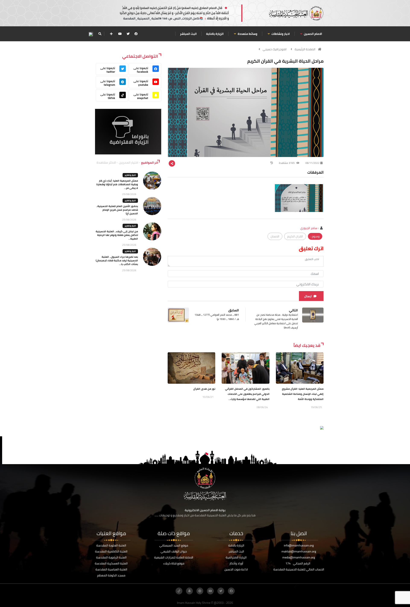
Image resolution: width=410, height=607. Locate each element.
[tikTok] (179, 591)
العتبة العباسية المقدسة (111, 569)
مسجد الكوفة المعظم (111, 575)
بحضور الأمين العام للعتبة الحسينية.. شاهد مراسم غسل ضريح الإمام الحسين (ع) (117, 210)
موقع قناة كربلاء (173, 563)
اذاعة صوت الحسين (236, 569)
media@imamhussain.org (298, 557)
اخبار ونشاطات (280, 34)
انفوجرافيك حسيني (275, 49)
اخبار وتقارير (130, 175)
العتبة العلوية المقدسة (111, 545)
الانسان (275, 236)
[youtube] (120, 34)
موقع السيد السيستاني (173, 545)
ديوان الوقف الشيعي (174, 551)
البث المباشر (188, 34)
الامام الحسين (312, 34)
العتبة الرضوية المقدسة (111, 557)
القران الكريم (295, 236)
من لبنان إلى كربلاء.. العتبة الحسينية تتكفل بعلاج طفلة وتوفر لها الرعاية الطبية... (117, 235)
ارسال (308, 296)
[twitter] (128, 34)
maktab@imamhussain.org (298, 551)
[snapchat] (189, 591)
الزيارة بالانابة (215, 34)
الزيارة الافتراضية (236, 557)
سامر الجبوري (308, 228)
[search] (100, 34)
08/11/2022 (312, 162)
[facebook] (136, 34)
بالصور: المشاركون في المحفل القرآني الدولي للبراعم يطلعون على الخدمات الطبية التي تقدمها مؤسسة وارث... (247, 393)
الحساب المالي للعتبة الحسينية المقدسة (298, 569)
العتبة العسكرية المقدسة (111, 563)
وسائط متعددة (247, 34)
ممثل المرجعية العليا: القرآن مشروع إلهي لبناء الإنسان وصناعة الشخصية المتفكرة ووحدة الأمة (303, 393)
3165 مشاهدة (287, 162)
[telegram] (199, 591)
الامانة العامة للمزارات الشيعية (173, 557)
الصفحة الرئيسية (305, 49)
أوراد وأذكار (236, 563)
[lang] (90, 34)
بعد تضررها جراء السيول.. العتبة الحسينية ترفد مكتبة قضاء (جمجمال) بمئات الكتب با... (117, 260)
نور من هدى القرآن (204, 388)
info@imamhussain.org (299, 545)
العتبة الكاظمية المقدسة (111, 551)
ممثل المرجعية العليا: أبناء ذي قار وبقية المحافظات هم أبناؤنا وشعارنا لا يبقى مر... (117, 184)
